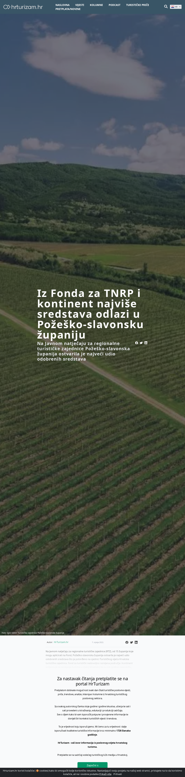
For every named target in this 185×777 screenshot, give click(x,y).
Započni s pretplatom (92, 767)
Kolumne (96, 5)
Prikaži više (105, 774)
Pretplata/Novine (68, 9)
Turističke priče (137, 5)
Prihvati (117, 774)
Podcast (114, 5)
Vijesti (79, 5)
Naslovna (63, 5)
